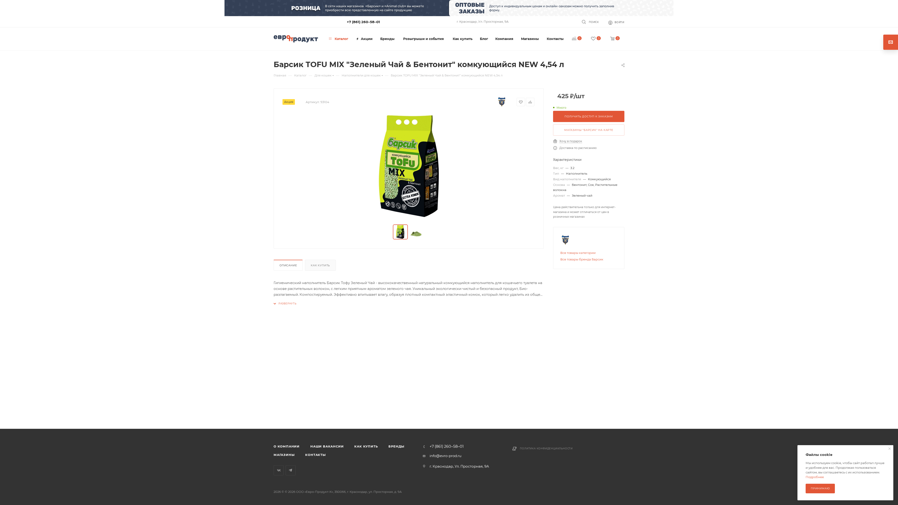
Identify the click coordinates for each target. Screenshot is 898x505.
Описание (288, 265)
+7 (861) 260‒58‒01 (363, 22)
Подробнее (815, 477)
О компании (287, 446)
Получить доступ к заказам (589, 116)
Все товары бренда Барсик (581, 259)
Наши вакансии (327, 446)
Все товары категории (578, 253)
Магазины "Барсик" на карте (588, 130)
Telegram (291, 470)
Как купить (320, 265)
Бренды (396, 446)
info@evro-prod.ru (445, 456)
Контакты (315, 455)
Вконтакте (279, 470)
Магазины (284, 455)
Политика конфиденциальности (546, 448)
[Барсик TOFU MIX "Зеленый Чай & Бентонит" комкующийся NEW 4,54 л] (408, 166)
